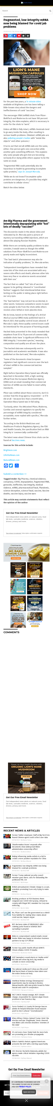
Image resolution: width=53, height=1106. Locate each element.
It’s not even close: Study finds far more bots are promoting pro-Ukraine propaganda (30, 1033)
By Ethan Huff (25, 870)
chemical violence (37, 479)
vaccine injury (17, 493)
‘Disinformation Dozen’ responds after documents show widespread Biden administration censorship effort (27, 847)
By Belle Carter (25, 943)
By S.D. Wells (25, 908)
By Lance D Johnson (28, 990)
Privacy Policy (25, 1087)
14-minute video (33, 101)
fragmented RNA (41, 482)
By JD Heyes (24, 882)
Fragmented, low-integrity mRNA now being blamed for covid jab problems (29, 867)
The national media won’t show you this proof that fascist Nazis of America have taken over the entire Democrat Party (30, 971)
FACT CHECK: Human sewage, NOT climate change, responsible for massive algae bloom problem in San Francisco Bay (30, 997)
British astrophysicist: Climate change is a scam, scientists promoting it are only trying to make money (31, 889)
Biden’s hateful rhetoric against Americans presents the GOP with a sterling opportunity (30, 1043)
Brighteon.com (10, 450)
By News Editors (26, 852)
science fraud (27, 491)
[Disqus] (26, 666)
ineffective (18, 485)
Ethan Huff (19, 31)
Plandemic (44, 488)
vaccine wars (30, 493)
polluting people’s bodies (19, 138)
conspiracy (8, 482)
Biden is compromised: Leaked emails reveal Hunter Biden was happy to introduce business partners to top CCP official (30, 938)
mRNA (15, 488)
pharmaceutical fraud (28, 488)
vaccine (37, 491)
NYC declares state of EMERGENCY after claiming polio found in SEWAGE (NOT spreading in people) (28, 926)
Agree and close (29, 1092)
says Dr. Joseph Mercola (29, 172)
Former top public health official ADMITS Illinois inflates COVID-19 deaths (28, 949)
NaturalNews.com (11, 460)
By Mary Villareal (26, 861)
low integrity (29, 485)
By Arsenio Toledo (26, 953)
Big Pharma (23, 479)
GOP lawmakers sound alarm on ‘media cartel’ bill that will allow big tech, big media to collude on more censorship (30, 959)
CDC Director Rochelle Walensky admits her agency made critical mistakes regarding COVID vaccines (30, 1053)
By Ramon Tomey (26, 840)
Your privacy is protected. (13, 533)
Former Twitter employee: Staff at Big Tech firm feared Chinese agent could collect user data (31, 836)
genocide (7, 485)
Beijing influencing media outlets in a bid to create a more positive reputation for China (29, 857)
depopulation (27, 482)
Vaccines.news (18, 440)
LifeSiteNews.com (11, 455)
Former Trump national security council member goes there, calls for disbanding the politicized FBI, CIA (30, 877)
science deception (11, 491)
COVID (17, 482)
